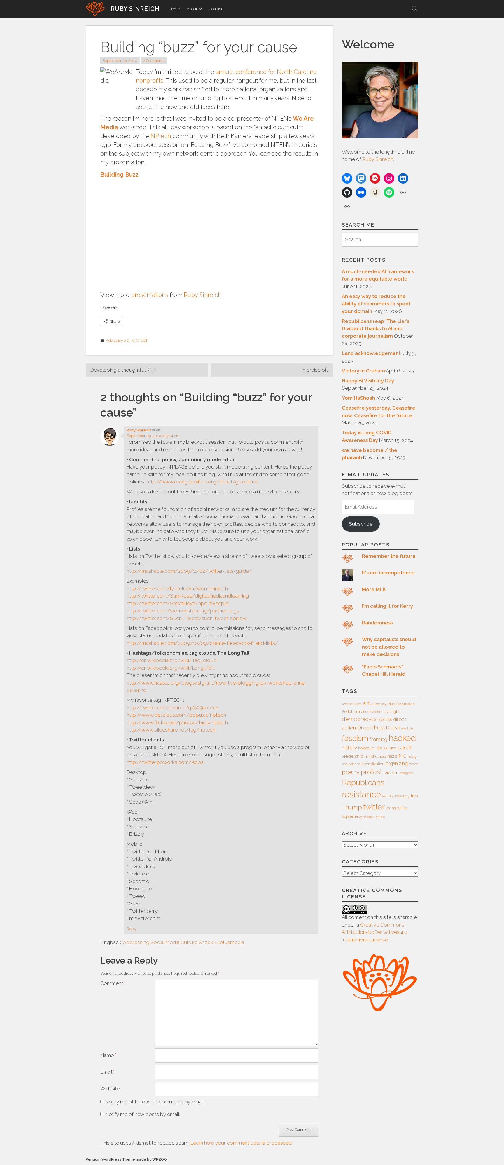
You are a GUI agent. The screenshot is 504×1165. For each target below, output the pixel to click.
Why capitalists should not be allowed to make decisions (389, 646)
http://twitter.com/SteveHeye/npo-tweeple (177, 603)
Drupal (393, 728)
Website (110, 1088)
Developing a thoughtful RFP (122, 370)
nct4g (412, 757)
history (349, 747)
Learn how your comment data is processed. (241, 1143)
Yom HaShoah (358, 398)
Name (108, 1055)
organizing (397, 763)
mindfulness (375, 756)
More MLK (374, 589)
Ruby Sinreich (135, 8)
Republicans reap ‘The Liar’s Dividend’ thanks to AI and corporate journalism (375, 328)
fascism (355, 738)
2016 (345, 704)
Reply (131, 929)
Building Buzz (119, 174)
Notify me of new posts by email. (142, 1114)
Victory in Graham (363, 371)
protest (371, 772)
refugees (406, 773)
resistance (361, 794)
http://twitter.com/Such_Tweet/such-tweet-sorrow (187, 618)
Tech (144, 340)
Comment (113, 983)
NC (402, 756)
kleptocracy (386, 748)
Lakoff (404, 747)
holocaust (366, 748)
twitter (374, 806)
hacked (402, 738)
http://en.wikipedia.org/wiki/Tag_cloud (171, 660)
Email (107, 1072)
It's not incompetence (388, 573)
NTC (135, 340)
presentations (149, 294)
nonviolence (351, 764)
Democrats (382, 719)
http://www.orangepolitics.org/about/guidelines (202, 482)
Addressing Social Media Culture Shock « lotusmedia (183, 942)
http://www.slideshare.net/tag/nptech (171, 730)
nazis (392, 756)
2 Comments (153, 60)
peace (413, 764)
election (407, 728)
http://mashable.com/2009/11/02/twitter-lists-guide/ (189, 571)
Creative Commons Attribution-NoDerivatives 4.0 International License (374, 932)
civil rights (392, 711)
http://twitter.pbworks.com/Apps (165, 762)
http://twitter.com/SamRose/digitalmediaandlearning (188, 596)
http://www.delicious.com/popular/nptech (176, 715)
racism (391, 772)
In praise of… (315, 370)
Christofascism (371, 711)
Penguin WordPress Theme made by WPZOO (126, 1159)
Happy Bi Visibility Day (368, 381)
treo (414, 796)
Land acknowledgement (371, 353)
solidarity (402, 796)
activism (355, 704)
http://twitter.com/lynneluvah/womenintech (177, 588)
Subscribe (360, 524)
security (388, 796)
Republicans (363, 782)
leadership (352, 756)
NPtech (160, 136)
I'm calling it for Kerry (387, 606)
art (366, 703)
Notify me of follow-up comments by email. (154, 1102)
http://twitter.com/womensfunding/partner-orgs (183, 611)
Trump (352, 807)
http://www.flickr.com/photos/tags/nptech (177, 722)
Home (174, 8)
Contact (215, 8)
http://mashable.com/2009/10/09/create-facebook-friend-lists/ (202, 643)
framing (378, 739)
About (192, 8)
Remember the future (389, 556)
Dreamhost (371, 727)
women (369, 817)
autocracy (378, 704)
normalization (372, 764)
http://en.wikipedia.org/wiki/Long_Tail (170, 668)
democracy (356, 719)
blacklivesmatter (401, 704)
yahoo (380, 817)
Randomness (377, 623)
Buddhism (351, 711)
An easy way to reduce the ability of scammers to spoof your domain (376, 303)
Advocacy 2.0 (118, 340)
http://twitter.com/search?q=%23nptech (172, 708)
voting (391, 808)
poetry (351, 772)
